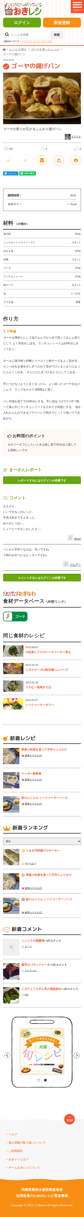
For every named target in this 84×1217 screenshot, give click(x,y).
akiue (77, 538)
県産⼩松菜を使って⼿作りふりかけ (44, 749)
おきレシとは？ (19, 1159)
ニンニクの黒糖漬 (32, 940)
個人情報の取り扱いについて (27, 1142)
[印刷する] (76, 160)
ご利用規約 (16, 1150)
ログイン (22, 22)
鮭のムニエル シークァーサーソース (44, 797)
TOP (69, 1120)
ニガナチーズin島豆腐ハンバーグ (46, 669)
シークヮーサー (40, 41)
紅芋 (50, 41)
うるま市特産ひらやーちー (43, 850)
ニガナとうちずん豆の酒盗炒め (41, 988)
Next (77, 1055)
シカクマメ (27, 41)
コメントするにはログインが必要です (42, 577)
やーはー (30, 863)
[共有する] (59, 160)
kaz (27, 994)
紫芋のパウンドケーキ (35, 964)
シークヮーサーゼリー (39, 704)
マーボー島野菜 (31, 773)
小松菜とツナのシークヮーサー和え (48, 652)
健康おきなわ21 (33, 755)
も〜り (28, 946)
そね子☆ (75, 565)
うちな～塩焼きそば (38, 687)
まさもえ (76, 136)
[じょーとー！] (8, 160)
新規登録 (62, 22)
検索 (57, 34)
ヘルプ (13, 1134)
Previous (7, 1055)
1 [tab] (38, 1080)
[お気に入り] (25, 160)
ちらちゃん (31, 970)
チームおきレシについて (24, 1167)
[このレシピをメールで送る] (42, 160)
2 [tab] (45, 1080)
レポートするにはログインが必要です (42, 480)
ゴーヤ (20, 616)
